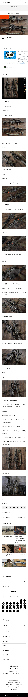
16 (24, 605)
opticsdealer (6, 2)
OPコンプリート (4, 17)
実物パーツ (6, 659)
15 (21, 605)
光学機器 (5, 655)
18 (7, 608)
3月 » (25, 615)
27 (14, 611)
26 (10, 611)
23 (24, 608)
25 (7, 611)
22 (21, 608)
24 (3, 611)
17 (3, 608)
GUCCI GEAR (6, 636)
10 (3, 605)
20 (14, 608)
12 (10, 605)
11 (7, 605)
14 (17, 605)
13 (14, 605)
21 (17, 608)
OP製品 (5, 646)
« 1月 (3, 615)
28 (17, 611)
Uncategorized (7, 650)
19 (10, 608)
